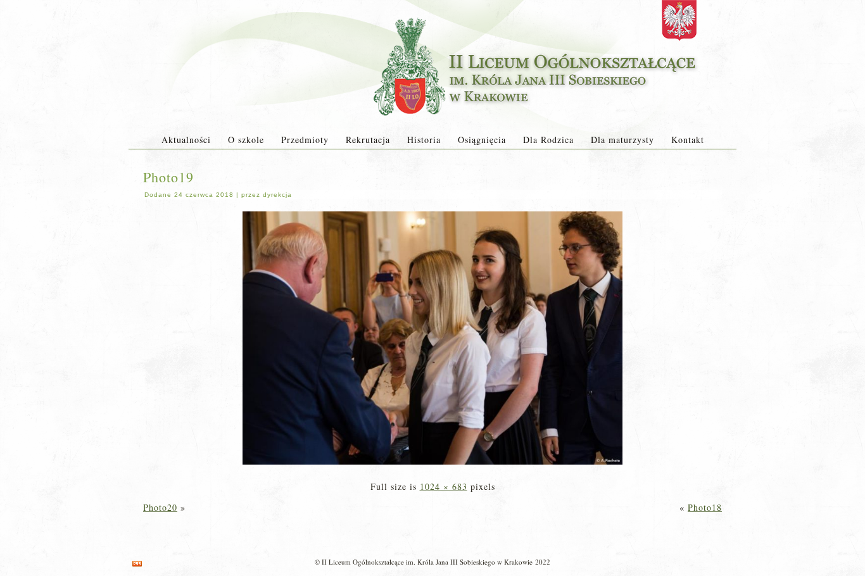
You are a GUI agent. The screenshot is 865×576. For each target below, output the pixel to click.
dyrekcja (277, 194)
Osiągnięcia (482, 140)
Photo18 (705, 507)
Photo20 (160, 507)
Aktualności (186, 140)
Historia (424, 140)
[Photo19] (432, 466)
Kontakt (687, 140)
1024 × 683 (443, 486)
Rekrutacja (368, 140)
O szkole (246, 140)
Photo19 (168, 177)
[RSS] (137, 564)
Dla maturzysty (622, 140)
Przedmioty (305, 140)
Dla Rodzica (548, 140)
